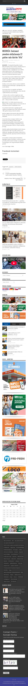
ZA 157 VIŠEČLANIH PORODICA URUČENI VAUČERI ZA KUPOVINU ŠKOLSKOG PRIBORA (14, 224)
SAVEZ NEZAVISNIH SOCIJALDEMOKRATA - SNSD (13, 572)
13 (14, 512)
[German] (11, 289)
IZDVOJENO (11, 60)
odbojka (17, 561)
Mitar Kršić (14, 558)
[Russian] (17, 289)
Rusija (10, 570)
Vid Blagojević (6, 579)
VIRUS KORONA (14, 579)
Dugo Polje (12, 547)
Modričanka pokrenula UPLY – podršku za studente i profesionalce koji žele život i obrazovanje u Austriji (14, 202)
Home (5, 30)
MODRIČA (15, 60)
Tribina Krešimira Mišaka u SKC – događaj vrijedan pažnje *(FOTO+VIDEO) (15, 346)
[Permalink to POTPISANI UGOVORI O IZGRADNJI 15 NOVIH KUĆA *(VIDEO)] (4, 330)
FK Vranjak (15, 549)
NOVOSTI (10, 30)
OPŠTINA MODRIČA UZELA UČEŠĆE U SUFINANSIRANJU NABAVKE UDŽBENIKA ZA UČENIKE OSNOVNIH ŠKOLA (13, 246)
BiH (13, 540)
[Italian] (14, 289)
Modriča (5, 561)
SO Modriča (6, 576)
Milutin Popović (7, 558)
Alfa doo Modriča (7, 540)
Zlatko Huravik (7, 581)
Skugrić (11, 574)
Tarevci (15, 576)
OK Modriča (6, 563)
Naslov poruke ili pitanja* (9, 649)
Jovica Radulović (14, 554)
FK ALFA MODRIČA (20, 547)
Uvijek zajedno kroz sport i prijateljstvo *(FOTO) (14, 333)
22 (20, 514)
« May (3, 520)
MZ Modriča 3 (11, 561)
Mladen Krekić (20, 558)
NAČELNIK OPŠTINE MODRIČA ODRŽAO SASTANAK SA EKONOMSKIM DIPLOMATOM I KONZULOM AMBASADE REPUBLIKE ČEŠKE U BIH (13, 617)
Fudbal (20, 549)
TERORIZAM (20, 576)
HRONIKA (15, 30)
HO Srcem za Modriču (8, 552)
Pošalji (6, 672)
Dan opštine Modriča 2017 (9, 542)
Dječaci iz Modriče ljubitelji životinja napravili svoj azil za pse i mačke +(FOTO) (16, 340)
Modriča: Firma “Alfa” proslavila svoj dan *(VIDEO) (14, 179)
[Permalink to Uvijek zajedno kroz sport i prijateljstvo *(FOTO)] (4, 336)
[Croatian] (3, 289)
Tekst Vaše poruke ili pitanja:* (10, 653)
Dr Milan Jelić (6, 547)
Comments (21, 324)
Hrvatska (16, 552)
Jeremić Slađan (7, 554)
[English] (6, 289)
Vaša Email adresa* (7, 644)
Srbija (11, 576)
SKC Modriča (6, 574)
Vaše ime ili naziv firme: (8, 639)
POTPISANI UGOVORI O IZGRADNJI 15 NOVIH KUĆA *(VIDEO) (16, 327)
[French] (9, 289)
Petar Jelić (20, 563)
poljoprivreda (6, 565)
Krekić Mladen (18, 166)
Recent (14, 324)
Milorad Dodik (6, 168)
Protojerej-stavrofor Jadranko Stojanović (12, 567)
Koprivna (14, 556)
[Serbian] (19, 289)
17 (4, 514)
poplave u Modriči (14, 565)
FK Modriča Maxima (8, 549)
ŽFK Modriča (13, 581)
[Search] (24, 1)
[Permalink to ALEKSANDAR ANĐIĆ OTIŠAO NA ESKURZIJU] (4, 355)
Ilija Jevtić (11, 166)
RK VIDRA (6, 570)
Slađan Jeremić (18, 574)
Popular (6, 324)
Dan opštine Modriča (19, 540)
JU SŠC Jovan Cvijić (7, 556)
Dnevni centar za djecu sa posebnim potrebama (14, 545)
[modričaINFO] (14, 11)
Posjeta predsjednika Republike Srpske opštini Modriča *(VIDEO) (13, 174)
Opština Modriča (13, 563)
